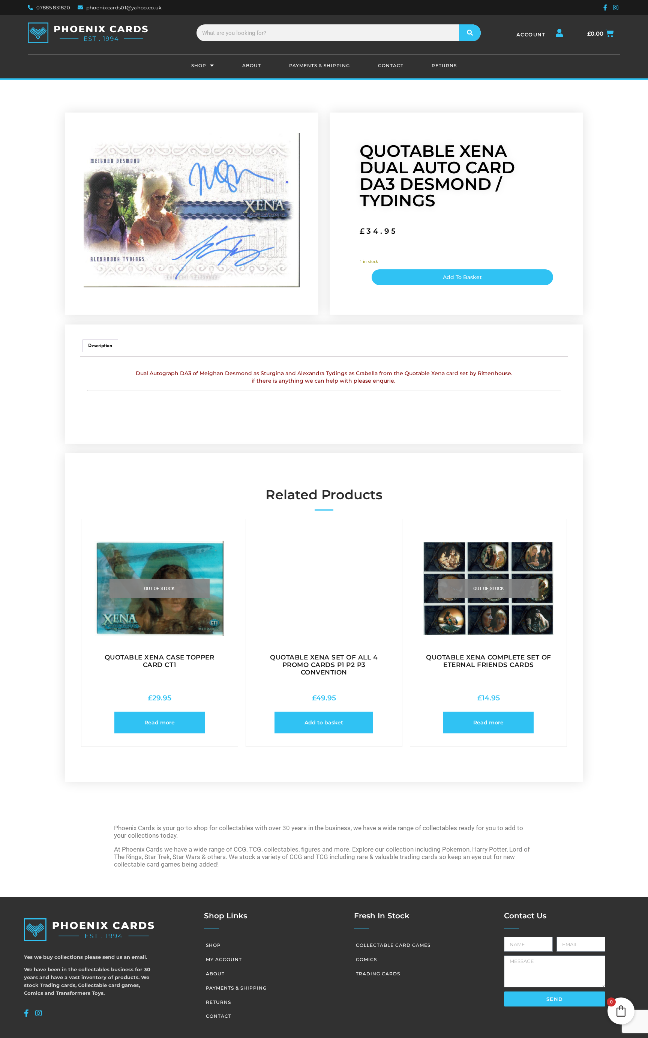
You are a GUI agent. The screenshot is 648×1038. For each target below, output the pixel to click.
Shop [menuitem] (198, 65)
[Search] (470, 32)
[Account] (559, 33)
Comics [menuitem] (366, 959)
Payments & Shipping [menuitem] (319, 65)
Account (531, 35)
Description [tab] (100, 346)
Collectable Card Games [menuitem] (393, 945)
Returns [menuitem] (444, 65)
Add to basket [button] (323, 722)
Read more (159, 722)
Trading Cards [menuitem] (378, 973)
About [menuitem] (251, 65)
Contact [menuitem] (391, 65)
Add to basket (462, 277)
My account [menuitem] (224, 959)
